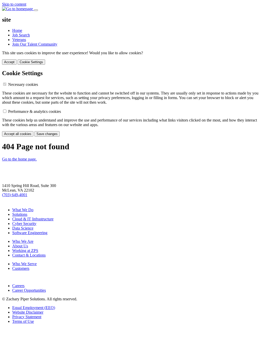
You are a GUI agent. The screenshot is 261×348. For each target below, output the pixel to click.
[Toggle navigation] (36, 10)
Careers (18, 286)
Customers (20, 268)
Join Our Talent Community (34, 44)
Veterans (19, 39)
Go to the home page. (19, 159)
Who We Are (22, 241)
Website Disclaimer (27, 312)
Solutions (19, 214)
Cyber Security (24, 223)
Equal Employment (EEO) (33, 307)
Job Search (21, 35)
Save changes (47, 134)
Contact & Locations (29, 255)
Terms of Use (23, 321)
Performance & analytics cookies (34, 111)
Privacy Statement (26, 317)
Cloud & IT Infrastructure (33, 219)
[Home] (27, 181)
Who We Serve (24, 264)
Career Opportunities (29, 290)
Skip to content (14, 4)
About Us (20, 246)
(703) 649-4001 (14, 195)
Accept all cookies (17, 134)
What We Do (22, 210)
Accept (9, 62)
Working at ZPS (25, 250)
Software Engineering (29, 233)
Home (17, 30)
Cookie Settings (31, 62)
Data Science (22, 228)
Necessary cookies (23, 84)
